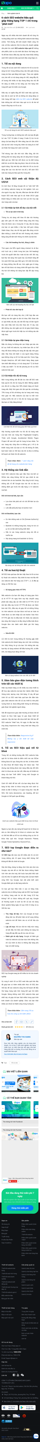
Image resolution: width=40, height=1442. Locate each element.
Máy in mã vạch (7, 1315)
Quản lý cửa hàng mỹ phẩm (28, 1281)
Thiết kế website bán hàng (8, 1269)
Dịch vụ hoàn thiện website (27, 1334)
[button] (37, 3)
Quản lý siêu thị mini (28, 1268)
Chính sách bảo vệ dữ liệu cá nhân (30, 1329)
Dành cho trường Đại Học (10, 1372)
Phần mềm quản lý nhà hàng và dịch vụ (29, 1249)
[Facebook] (14, 1375)
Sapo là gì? (5, 1227)
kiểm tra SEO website (24, 99)
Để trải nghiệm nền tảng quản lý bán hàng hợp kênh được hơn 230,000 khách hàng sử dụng (20, 1201)
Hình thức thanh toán (28, 1315)
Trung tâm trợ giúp (28, 1311)
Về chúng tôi (6, 1224)
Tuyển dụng (5, 1236)
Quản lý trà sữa (26, 1294)
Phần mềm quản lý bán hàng (29, 1225)
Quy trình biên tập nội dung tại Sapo (15, 1054)
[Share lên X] (27, 1022)
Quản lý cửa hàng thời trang (29, 1276)
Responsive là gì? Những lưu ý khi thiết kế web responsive (20, 738)
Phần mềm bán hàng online (28, 1230)
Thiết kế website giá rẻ (9, 1292)
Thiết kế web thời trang (9, 1274)
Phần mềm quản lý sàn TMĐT (29, 1239)
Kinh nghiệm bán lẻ (14, 13)
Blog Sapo (5, 1230)
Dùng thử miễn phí (20, 1208)
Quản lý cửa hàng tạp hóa (30, 1271)
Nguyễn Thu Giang (22, 1037)
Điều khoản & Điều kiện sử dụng (30, 1324)
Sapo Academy (6, 1243)
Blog (3, 13)
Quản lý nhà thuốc (27, 1291)
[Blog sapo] (22, 1375)
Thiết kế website (27, 1234)
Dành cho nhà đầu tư (8, 1368)
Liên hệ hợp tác (6, 1365)
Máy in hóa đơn (6, 1311)
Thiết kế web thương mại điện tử (10, 1288)
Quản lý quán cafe (27, 1285)
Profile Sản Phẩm (7, 1240)
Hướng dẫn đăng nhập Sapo (29, 1319)
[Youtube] (18, 1375)
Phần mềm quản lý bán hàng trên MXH (29, 1244)
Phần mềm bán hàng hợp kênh (30, 1254)
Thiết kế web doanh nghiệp (8, 1278)
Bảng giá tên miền (7, 1298)
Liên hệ (24, 1338)
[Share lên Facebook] (16, 1022)
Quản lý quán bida (27, 1288)
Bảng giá (4, 1233)
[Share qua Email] (21, 1022)
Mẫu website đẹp (7, 1295)
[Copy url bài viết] (32, 1022)
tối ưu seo (14, 1063)
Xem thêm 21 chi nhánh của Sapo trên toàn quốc (20, 1401)
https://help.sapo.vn (13, 1346)
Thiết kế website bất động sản (8, 1283)
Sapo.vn (4, 1437)
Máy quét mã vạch (8, 1318)
